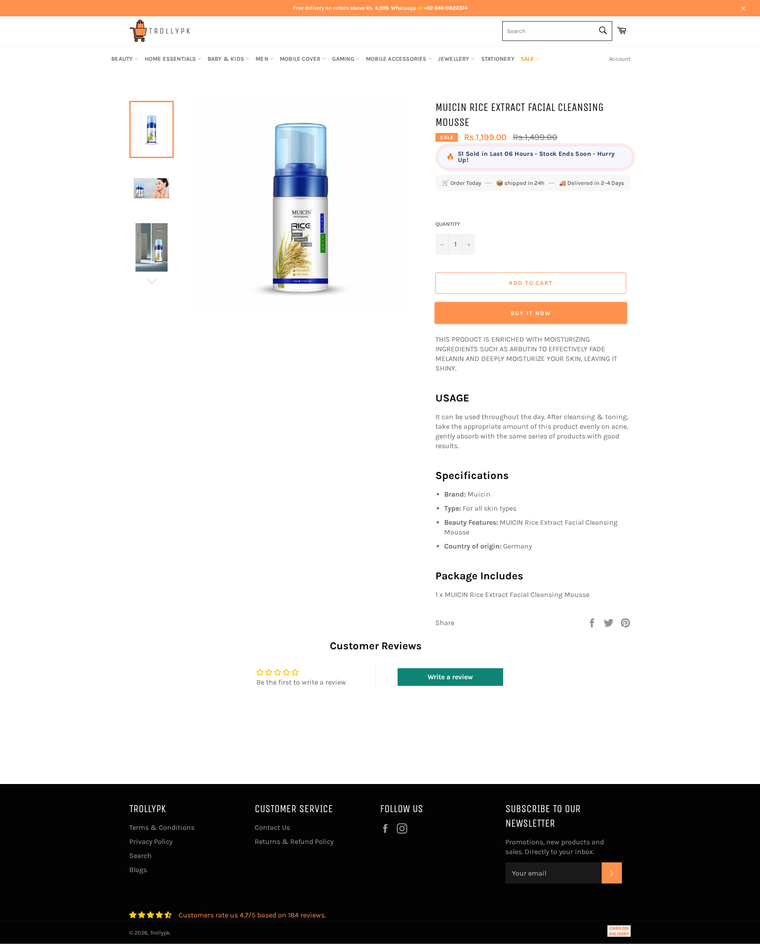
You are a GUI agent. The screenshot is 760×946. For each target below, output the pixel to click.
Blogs (138, 869)
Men (263, 58)
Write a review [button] (450, 677)
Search (140, 855)
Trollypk (160, 932)
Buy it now (531, 313)
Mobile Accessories (397, 58)
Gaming (344, 58)
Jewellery (454, 58)
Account (620, 58)
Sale (528, 58)
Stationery (498, 58)
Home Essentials (171, 58)
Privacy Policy (150, 841)
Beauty (122, 58)
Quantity (447, 224)
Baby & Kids (226, 58)
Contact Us (272, 827)
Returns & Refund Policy (294, 841)
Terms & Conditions (161, 827)
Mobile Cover (301, 58)
